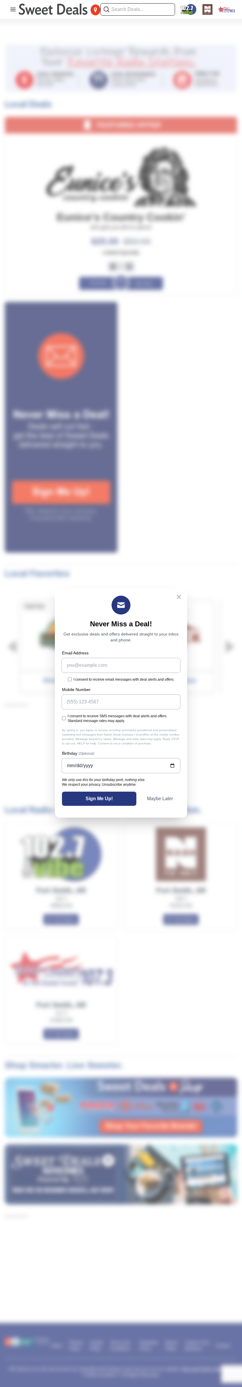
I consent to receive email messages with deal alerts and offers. (123, 679)
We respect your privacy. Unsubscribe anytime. (99, 784)
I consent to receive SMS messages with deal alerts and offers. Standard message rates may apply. (117, 718)
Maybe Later (160, 798)
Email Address (75, 653)
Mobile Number (76, 689)
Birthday (78, 753)
